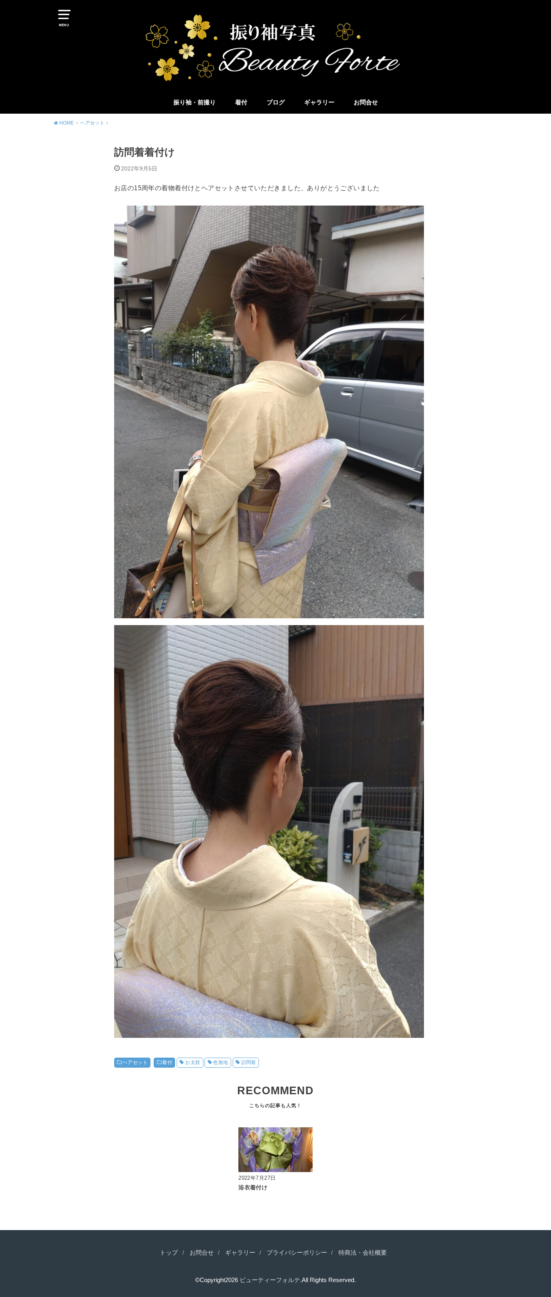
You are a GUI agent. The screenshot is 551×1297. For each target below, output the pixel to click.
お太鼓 (192, 1062)
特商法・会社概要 (362, 1252)
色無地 (220, 1062)
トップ (169, 1252)
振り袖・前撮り (194, 102)
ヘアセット (135, 1062)
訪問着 (248, 1062)
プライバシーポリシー (297, 1252)
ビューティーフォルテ (270, 1280)
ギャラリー (319, 102)
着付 (241, 102)
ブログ (276, 102)
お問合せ (366, 102)
